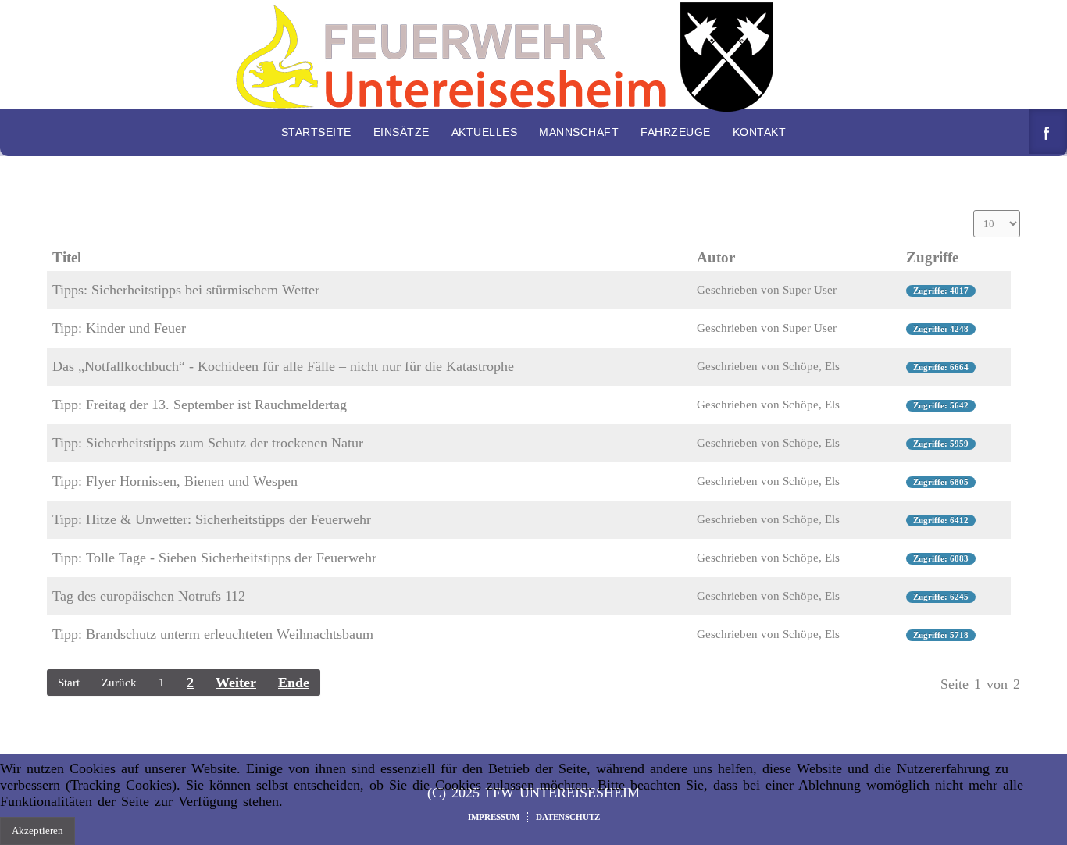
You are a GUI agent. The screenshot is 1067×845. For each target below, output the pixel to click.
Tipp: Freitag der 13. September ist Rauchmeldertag (199, 404)
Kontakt (760, 132)
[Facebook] (1048, 134)
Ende (293, 682)
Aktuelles (484, 132)
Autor (716, 257)
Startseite (316, 132)
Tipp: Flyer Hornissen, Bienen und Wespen (175, 481)
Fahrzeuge (676, 132)
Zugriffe (932, 257)
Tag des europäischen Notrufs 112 (148, 596)
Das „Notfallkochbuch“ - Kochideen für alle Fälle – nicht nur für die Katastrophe (283, 366)
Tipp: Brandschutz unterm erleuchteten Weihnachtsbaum (212, 634)
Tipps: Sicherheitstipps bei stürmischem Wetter (185, 290)
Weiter (236, 682)
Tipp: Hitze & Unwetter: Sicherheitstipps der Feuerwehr (211, 519)
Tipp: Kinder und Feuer (119, 328)
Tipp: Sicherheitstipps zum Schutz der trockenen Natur (207, 443)
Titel (66, 257)
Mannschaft (579, 132)
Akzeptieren (37, 830)
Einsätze (401, 132)
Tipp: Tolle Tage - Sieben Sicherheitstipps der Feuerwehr (214, 557)
